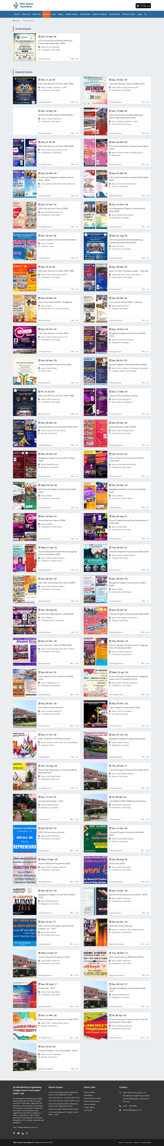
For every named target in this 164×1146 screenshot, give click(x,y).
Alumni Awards (90, 1104)
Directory (37, 14)
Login (139, 14)
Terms (136, 1142)
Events (46, 14)
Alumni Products (99, 14)
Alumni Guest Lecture (92, 1098)
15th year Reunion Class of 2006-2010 (64, 1101)
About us (26, 14)
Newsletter (88, 1095)
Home (16, 14)
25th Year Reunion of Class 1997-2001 (64, 1098)
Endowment (114, 14)
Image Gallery (89, 1107)
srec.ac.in (34, 1127)
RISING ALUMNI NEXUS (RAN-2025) (63, 1109)
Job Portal (88, 1110)
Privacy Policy (146, 1142)
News (60, 14)
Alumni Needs (89, 1092)
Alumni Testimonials (92, 1101)
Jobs (54, 14)
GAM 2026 (85, 14)
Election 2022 (128, 14)
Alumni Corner (71, 14)
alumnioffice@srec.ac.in (132, 1110)
